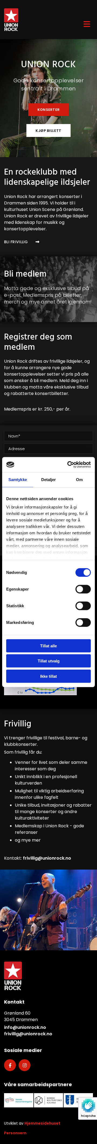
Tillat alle (48, 645)
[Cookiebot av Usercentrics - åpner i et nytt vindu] (68, 464)
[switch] (83, 589)
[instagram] (24, 1065)
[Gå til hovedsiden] (32, 19)
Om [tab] (79, 479)
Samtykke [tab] (17, 479)
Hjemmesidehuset (42, 1123)
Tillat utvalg (49, 661)
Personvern (15, 1133)
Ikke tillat (48, 676)
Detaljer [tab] (48, 479)
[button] (48, 109)
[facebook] (10, 1065)
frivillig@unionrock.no (47, 858)
